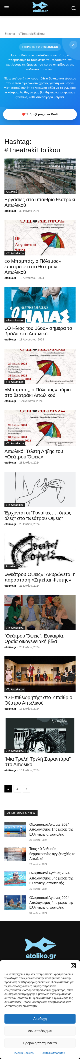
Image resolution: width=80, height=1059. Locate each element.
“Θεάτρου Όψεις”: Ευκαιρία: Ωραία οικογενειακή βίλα (34, 638)
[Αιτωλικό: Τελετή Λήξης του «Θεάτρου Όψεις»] (40, 428)
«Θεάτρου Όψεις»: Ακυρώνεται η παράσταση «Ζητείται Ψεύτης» (40, 577)
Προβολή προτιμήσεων (40, 1043)
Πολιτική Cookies (23, 1053)
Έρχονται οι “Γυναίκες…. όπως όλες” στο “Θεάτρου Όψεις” (37, 515)
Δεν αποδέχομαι (40, 1031)
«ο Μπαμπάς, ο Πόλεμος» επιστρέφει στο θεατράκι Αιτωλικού (32, 266)
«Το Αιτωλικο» (15, 253)
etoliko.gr (10, 211)
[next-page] (26, 788)
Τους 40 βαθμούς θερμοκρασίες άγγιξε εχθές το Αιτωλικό (52, 854)
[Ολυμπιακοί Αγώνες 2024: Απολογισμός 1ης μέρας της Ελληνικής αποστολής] (15, 829)
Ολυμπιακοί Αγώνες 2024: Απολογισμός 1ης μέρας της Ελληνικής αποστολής (51, 829)
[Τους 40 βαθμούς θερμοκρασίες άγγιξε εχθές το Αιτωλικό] (15, 853)
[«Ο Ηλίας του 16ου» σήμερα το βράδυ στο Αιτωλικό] (40, 305)
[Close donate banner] (73, 45)
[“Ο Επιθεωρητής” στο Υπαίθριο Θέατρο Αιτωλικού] (40, 674)
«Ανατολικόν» (15, 320)
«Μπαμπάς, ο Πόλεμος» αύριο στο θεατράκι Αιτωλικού (37, 392)
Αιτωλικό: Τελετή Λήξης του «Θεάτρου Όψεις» (33, 454)
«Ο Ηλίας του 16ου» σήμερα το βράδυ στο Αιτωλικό (38, 330)
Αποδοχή (40, 1018)
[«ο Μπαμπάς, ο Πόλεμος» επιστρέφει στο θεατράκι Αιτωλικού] (40, 237)
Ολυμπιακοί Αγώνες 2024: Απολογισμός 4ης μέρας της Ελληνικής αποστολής (51, 903)
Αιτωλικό (11, 191)
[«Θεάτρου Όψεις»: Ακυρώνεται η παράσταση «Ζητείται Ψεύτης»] (40, 551)
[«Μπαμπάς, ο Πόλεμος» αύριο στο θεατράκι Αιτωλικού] (40, 366)
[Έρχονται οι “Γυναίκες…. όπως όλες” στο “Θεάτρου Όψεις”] (40, 489)
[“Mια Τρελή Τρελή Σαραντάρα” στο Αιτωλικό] (40, 735)
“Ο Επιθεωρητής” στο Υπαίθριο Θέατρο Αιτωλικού (38, 700)
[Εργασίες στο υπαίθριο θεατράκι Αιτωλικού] (40, 176)
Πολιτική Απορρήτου (52, 1053)
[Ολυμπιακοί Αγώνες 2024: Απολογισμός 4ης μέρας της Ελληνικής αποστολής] (15, 902)
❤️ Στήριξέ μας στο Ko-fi (40, 114)
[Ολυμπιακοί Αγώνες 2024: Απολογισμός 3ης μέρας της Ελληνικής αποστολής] (15, 878)
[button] (73, 965)
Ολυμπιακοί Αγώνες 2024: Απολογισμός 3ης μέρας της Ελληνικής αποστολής (51, 878)
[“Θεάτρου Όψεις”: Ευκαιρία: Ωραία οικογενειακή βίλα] (40, 612)
